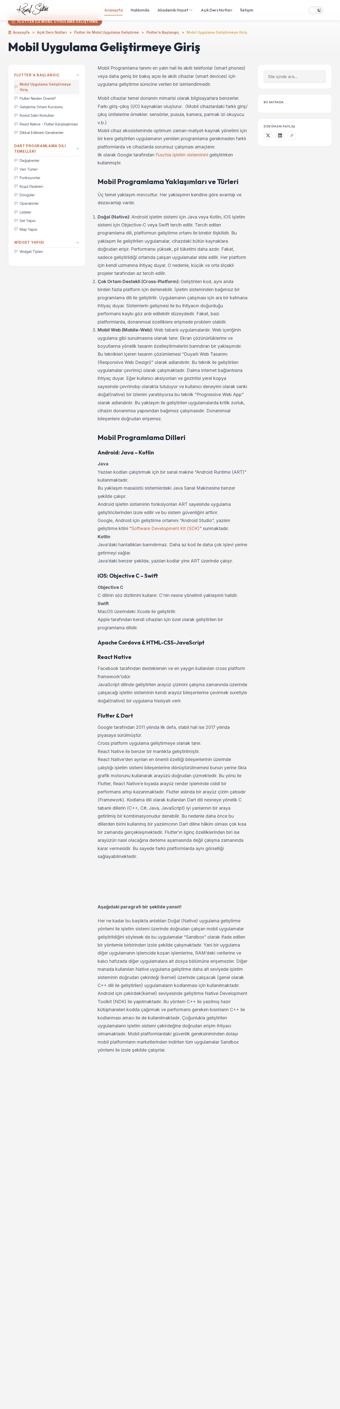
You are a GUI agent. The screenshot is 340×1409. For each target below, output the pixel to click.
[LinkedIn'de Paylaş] (280, 135)
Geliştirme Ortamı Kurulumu (41, 107)
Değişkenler (30, 161)
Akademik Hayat (173, 9)
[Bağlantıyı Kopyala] (291, 135)
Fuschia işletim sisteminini (182, 154)
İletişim (246, 9)
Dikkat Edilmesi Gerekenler (42, 133)
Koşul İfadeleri (31, 186)
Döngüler (27, 195)
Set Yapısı (28, 221)
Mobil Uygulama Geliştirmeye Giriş (45, 87)
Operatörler (29, 204)
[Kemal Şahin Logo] (33, 10)
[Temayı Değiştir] (315, 10)
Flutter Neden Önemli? (38, 98)
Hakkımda (140, 9)
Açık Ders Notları (216, 9)
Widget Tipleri (31, 252)
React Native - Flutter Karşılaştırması (49, 124)
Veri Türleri (29, 169)
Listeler (25, 212)
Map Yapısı (28, 229)
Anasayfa (113, 9)
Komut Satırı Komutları (37, 115)
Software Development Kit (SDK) (165, 528)
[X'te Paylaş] (268, 135)
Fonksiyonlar (30, 178)
